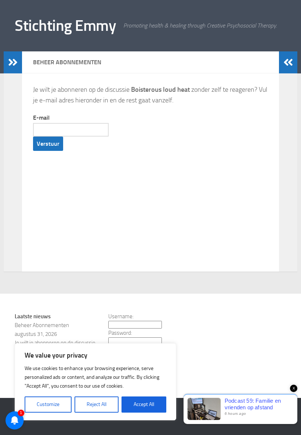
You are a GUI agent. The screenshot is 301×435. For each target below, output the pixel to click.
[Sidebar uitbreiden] (13, 62)
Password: (120, 333)
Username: (121, 316)
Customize (48, 404)
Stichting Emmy (65, 26)
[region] (95, 381)
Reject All (96, 404)
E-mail (41, 117)
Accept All (144, 404)
